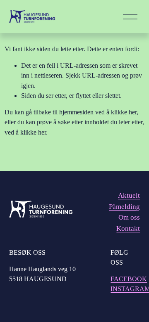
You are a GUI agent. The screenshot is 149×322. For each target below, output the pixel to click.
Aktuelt (129, 195)
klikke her (124, 112)
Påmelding (124, 206)
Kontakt (128, 228)
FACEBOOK (129, 278)
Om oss (129, 217)
